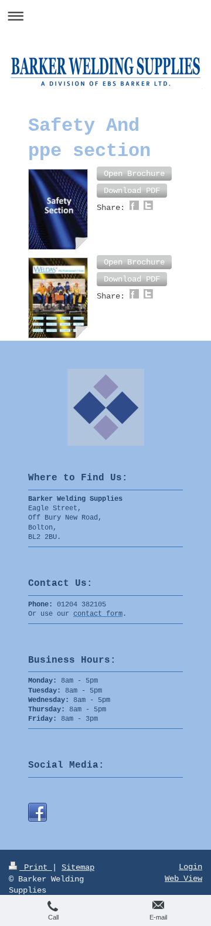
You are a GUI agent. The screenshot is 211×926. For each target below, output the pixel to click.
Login (190, 866)
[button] (134, 174)
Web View (183, 878)
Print (35, 867)
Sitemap (78, 867)
